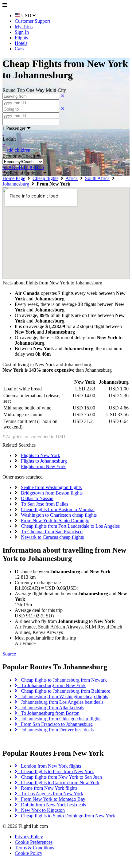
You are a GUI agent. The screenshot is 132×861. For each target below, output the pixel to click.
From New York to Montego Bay (51, 799)
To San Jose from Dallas (44, 504)
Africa (71, 178)
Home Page (13, 178)
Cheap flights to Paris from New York (55, 771)
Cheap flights (45, 178)
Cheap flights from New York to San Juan (59, 777)
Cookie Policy (28, 853)
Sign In (22, 32)
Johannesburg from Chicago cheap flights (59, 718)
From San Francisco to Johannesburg (55, 724)
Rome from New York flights (47, 788)
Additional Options (22, 172)
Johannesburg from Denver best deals (55, 729)
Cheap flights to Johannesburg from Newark (62, 680)
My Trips (24, 26)
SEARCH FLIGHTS (23, 167)
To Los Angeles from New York (50, 793)
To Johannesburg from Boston (48, 713)
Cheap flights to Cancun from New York (58, 782)
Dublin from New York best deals (51, 804)
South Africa (97, 178)
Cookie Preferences (33, 842)
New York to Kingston (41, 810)
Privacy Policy (29, 836)
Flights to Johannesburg (44, 461)
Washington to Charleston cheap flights (59, 515)
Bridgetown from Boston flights (52, 492)
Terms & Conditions (34, 847)
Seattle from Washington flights (51, 487)
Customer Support (32, 21)
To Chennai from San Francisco (52, 531)
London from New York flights (49, 766)
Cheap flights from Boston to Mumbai (58, 509)
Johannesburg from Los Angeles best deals (60, 702)
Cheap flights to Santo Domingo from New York (66, 815)
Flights (21, 37)
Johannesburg (15, 183)
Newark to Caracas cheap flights (52, 537)
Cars (19, 48)
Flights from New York (43, 466)
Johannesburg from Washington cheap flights (62, 696)
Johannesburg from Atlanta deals (50, 707)
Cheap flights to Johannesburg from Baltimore (63, 691)
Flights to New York (40, 455)
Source (9, 653)
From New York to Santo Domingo (55, 520)
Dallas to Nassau (37, 498)
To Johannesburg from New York (51, 685)
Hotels (21, 43)
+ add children (16, 150)
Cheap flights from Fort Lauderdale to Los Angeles (70, 526)
